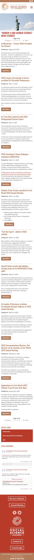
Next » (27, 40)
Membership (6, 431)
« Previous (8, 40)
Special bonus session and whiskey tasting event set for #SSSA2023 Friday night (16, 268)
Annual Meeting (17, 505)
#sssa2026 (7, 455)
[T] (32, 1)
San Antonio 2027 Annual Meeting (12, 435)
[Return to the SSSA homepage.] (13, 7)
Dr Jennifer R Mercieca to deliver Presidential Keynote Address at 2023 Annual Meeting (16, 306)
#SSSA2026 (5, 474)
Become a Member (17, 499)
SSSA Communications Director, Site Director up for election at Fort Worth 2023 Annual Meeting (16, 348)
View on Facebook (24, 461)
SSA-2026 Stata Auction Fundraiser (13, 481)
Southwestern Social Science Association (16, 451)
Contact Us (17, 541)
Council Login (17, 548)
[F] (30, 1)
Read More (6, 70)
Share (31, 461)
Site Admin (20, 556)
